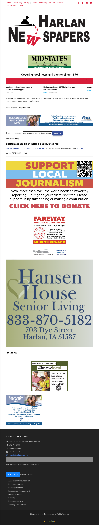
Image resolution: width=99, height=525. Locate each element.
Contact (60, 3)
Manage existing (26, 474)
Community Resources (47, 3)
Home (8, 107)
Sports (14, 107)
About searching (12, 139)
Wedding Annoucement (17, 505)
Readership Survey (15, 501)
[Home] (49, 29)
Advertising (18, 3)
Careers (34, 3)
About (9, 3)
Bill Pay (26, 3)
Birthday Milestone (15, 488)
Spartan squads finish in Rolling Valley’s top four (32, 143)
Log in (21, 5)
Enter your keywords (14, 133)
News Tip (11, 498)
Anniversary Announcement (19, 481)
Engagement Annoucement (19, 491)
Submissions (11, 5)
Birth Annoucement (15, 484)
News (23, 92)
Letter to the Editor (15, 494)
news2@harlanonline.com (19, 455)
